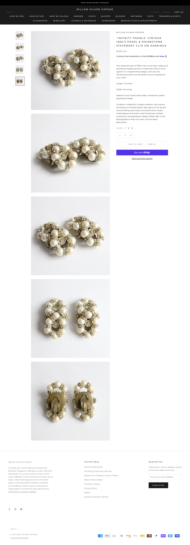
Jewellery (59, 21)
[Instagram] (15, 509)
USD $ (9, 12)
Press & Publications (93, 467)
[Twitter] (128, 128)
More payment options (142, 158)
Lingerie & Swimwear (83, 21)
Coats (92, 16)
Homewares (109, 21)
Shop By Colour (59, 16)
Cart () (179, 12)
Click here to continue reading (22, 492)
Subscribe (158, 485)
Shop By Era (17, 16)
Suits (151, 16)
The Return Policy (92, 484)
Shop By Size (36, 16)
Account (155, 12)
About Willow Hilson (93, 480)
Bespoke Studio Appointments (139, 21)
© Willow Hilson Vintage (24, 534)
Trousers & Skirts (169, 16)
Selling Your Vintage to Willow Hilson (101, 475)
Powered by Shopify (19, 538)
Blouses (120, 16)
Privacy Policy (90, 488)
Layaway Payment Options (96, 497)
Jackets (105, 16)
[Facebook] (125, 128)
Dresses (78, 16)
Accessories (40, 21)
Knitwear (136, 16)
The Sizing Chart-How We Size (97, 471)
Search (166, 12)
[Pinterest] (132, 128)
